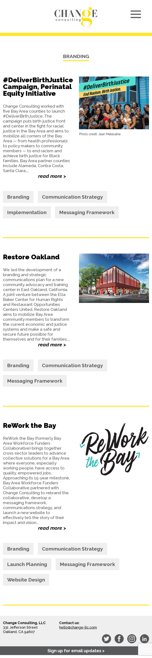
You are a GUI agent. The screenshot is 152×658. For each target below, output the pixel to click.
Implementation (27, 212)
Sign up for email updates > (76, 650)
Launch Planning (27, 564)
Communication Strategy (72, 197)
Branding (18, 197)
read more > (52, 176)
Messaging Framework (87, 212)
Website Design (26, 580)
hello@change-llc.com (78, 627)
